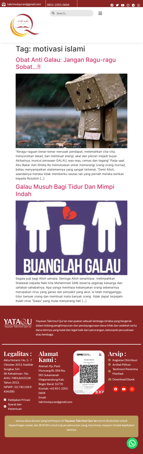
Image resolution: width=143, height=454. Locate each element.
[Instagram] (128, 5)
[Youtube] (122, 5)
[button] (119, 13)
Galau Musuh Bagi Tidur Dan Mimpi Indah (65, 190)
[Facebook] (112, 5)
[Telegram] (133, 5)
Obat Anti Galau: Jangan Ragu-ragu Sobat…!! (66, 63)
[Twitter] (117, 5)
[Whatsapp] (139, 5)
